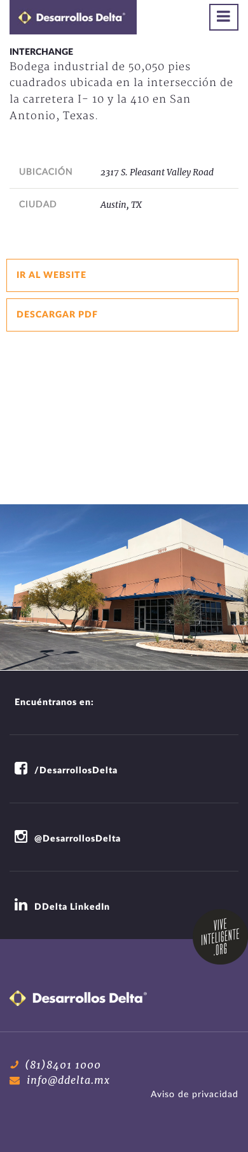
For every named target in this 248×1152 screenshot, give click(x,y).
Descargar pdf (57, 314)
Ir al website (51, 275)
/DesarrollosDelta (76, 770)
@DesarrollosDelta (77, 839)
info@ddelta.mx (68, 1080)
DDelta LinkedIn (72, 907)
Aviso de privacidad (194, 1094)
